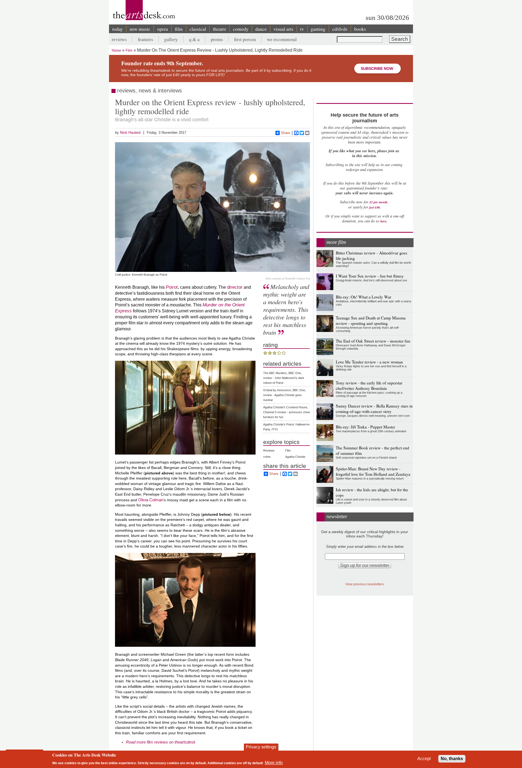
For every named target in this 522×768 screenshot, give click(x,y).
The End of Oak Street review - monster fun (373, 341)
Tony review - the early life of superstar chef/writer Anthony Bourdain (369, 385)
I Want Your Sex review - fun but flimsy (370, 276)
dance (261, 29)
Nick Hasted (130, 132)
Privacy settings (261, 747)
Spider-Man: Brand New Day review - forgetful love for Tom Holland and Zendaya (373, 471)
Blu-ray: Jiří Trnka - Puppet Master (365, 427)
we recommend (282, 39)
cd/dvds (339, 29)
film (179, 29)
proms (217, 39)
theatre (219, 29)
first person (245, 39)
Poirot (172, 287)
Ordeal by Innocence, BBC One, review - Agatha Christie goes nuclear (284, 395)
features (145, 39)
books (360, 29)
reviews (119, 39)
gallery (171, 39)
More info (274, 762)
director (235, 287)
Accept (424, 758)
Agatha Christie (295, 456)
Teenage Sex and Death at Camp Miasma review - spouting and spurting (371, 320)
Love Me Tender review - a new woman (369, 362)
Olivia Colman (150, 500)
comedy (240, 29)
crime (267, 456)
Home (116, 50)
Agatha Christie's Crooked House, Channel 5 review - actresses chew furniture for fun (286, 412)
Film (129, 50)
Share (285, 133)
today (117, 29)
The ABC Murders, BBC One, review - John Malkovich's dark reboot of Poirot (283, 377)
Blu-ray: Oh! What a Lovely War (363, 297)
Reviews (269, 450)
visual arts (283, 29)
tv (302, 29)
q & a (194, 39)
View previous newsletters (364, 584)
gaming (318, 29)
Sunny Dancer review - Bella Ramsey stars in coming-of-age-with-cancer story (374, 408)
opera (162, 29)
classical (197, 29)
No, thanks (452, 758)
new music (140, 29)
